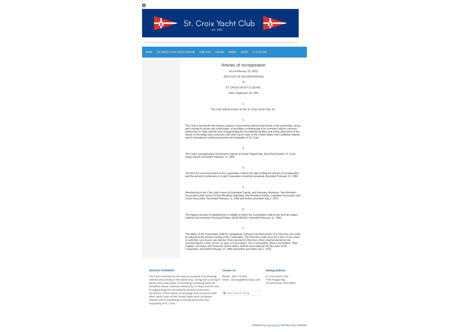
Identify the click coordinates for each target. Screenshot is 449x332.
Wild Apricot (273, 325)
